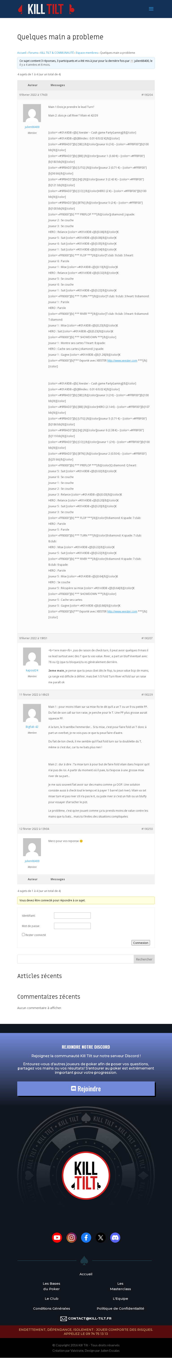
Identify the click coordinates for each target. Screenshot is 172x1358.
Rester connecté (36, 935)
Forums (33, 53)
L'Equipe (120, 1298)
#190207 (147, 638)
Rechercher (144, 959)
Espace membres (87, 53)
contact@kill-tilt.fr (90, 1318)
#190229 (147, 695)
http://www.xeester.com (122, 360)
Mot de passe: (31, 926)
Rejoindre (88, 1088)
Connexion (140, 943)
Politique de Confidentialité (120, 1308)
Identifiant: (28, 916)
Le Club (51, 1298)
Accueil (21, 53)
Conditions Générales (51, 1308)
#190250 (147, 829)
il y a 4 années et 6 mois (34, 65)
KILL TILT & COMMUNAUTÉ (57, 53)
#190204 (147, 95)
